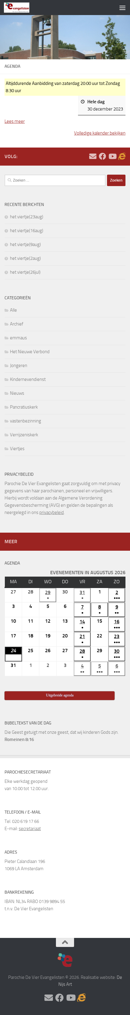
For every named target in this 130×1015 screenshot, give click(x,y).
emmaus (18, 338)
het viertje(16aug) (26, 230)
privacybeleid (51, 512)
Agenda (12, 563)
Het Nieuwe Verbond (30, 351)
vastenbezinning (25, 421)
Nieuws (17, 393)
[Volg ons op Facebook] (102, 156)
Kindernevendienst (28, 379)
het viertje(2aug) (25, 258)
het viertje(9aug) (25, 244)
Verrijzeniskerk (24, 434)
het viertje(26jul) (25, 272)
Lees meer (15, 121)
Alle (13, 310)
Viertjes (17, 448)
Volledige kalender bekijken (99, 133)
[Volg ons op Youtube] (112, 156)
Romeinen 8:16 (19, 739)
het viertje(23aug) (26, 217)
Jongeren (18, 365)
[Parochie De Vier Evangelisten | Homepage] (21, 7)
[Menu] (122, 7)
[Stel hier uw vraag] (92, 156)
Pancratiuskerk (24, 407)
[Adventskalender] (121, 156)
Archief (16, 324)
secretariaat (30, 828)
